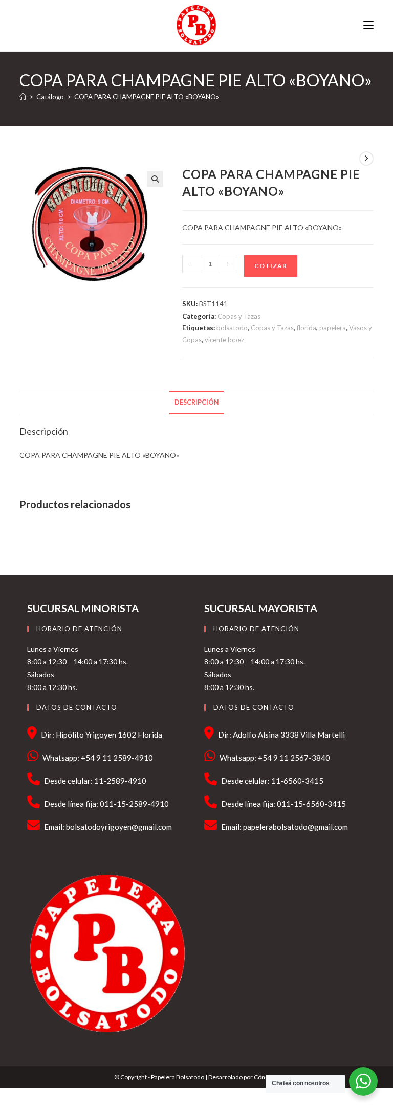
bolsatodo (232, 328)
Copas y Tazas (238, 316)
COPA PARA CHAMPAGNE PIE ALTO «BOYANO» (146, 97)
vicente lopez (224, 340)
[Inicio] (22, 97)
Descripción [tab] (196, 402)
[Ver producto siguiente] (366, 158)
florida (306, 328)
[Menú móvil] (368, 25)
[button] (155, 179)
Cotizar (270, 266)
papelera (332, 328)
